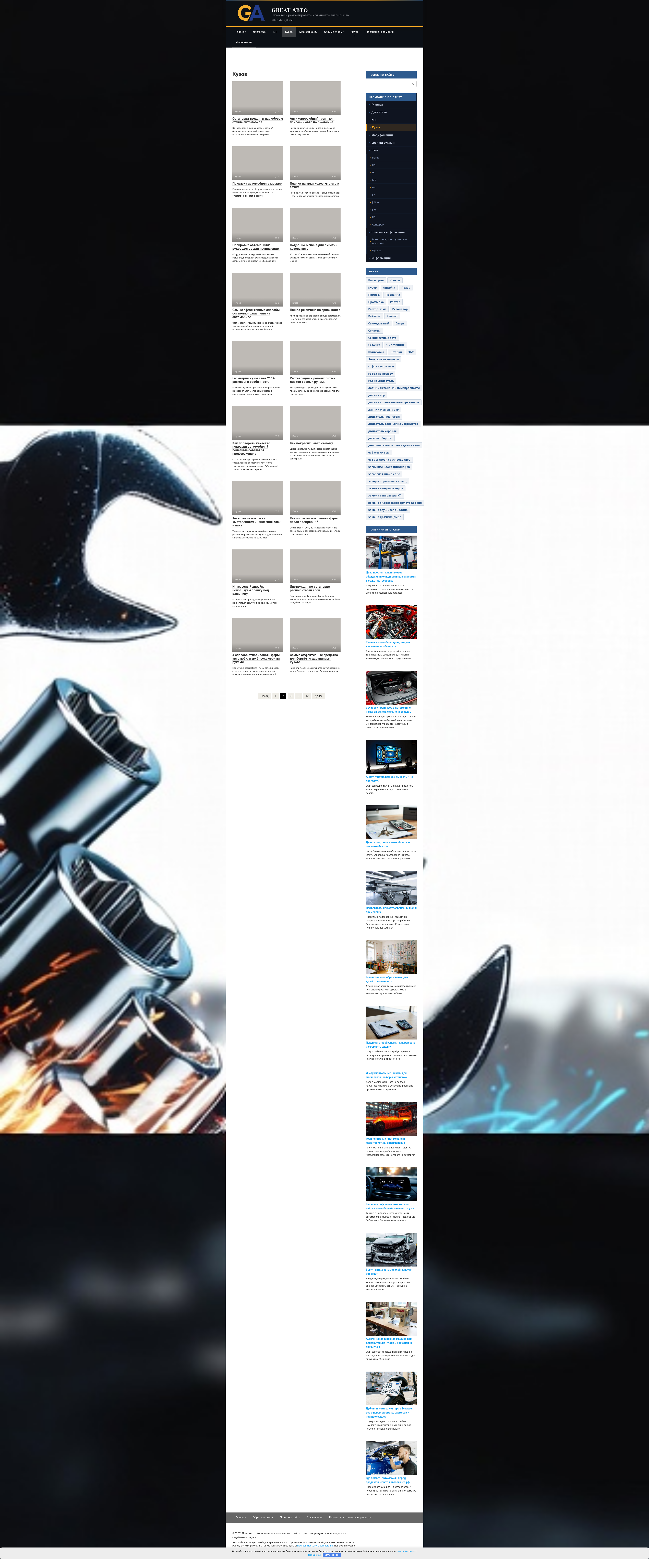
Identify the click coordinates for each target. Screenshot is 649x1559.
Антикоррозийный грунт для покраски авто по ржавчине (312, 120)
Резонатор (400, 309)
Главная (241, 31)
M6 (374, 180)
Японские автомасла (383, 359)
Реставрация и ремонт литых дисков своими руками (312, 380)
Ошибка (389, 287)
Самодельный (378, 323)
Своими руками (334, 31)
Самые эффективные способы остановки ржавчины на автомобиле (256, 313)
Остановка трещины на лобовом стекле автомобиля (257, 120)
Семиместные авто (382, 338)
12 (307, 696)
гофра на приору (380, 374)
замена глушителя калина (388, 510)
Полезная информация (379, 31)
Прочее (376, 250)
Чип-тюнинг (395, 345)
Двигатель (259, 31)
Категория (376, 280)
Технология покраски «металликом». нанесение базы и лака (256, 521)
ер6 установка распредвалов (389, 459)
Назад (265, 696)
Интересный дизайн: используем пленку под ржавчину (250, 590)
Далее (318, 696)
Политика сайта (290, 1517)
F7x (374, 209)
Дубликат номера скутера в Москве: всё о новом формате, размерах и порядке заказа (389, 1412)
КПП (275, 31)
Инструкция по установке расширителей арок (310, 588)
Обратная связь (263, 1517)
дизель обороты (380, 438)
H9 (374, 217)
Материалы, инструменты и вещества (389, 241)
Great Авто (289, 10)
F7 (373, 194)
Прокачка (393, 295)
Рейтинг (374, 316)
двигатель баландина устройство (393, 424)
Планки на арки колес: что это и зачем (314, 185)
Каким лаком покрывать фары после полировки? (314, 520)
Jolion (375, 202)
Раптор (395, 302)
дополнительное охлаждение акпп (394, 445)
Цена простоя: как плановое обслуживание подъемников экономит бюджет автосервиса (391, 576)
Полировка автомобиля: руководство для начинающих (256, 247)
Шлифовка (376, 352)
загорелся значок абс (384, 474)
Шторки (396, 352)
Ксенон (395, 280)
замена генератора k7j (385, 495)
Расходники (377, 309)
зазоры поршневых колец (387, 481)
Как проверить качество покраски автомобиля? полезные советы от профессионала (251, 448)
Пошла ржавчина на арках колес (315, 310)
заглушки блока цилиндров (389, 467)
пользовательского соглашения (315, 1545)
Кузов (289, 31)
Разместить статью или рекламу (350, 1517)
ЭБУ (411, 352)
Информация (244, 42)
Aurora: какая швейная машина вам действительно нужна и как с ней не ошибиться (389, 1343)
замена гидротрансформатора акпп (395, 503)
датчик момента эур (383, 409)
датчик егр (376, 395)
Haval (354, 31)
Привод (374, 295)
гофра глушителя (381, 366)
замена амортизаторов (385, 488)
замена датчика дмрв (384, 517)
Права (406, 287)
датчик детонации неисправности (394, 388)
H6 (374, 187)
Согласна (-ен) (331, 1555)
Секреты (374, 330)
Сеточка (374, 345)
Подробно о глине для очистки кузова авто (313, 247)
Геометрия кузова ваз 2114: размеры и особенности (253, 380)
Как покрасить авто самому (311, 443)
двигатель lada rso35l (384, 417)
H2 (374, 172)
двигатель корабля (382, 431)
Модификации (308, 31)
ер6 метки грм (379, 452)
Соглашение (314, 1517)
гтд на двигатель (381, 381)
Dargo (375, 157)
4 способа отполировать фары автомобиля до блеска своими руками (256, 658)
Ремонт (392, 316)
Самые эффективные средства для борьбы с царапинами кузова (314, 658)
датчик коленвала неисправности (393, 402)
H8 (374, 165)
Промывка (376, 302)
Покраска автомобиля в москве (257, 183)
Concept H (378, 224)
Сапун (399, 323)
